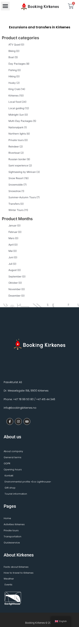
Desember (16, 295)
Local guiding (18, 108)
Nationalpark (17, 127)
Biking (13, 51)
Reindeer (15, 146)
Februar (14, 231)
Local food (17, 101)
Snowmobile (17, 184)
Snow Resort (18, 178)
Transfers (16, 203)
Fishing (14, 70)
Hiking (14, 76)
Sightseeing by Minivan (24, 171)
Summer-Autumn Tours (24, 197)
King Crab (16, 89)
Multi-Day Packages (22, 120)
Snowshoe (16, 191)
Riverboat (16, 152)
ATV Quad (16, 44)
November (16, 289)
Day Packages (18, 63)
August (14, 270)
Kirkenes (16, 95)
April (13, 244)
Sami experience (20, 165)
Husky (14, 82)
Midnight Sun (18, 114)
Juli (12, 263)
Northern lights (19, 133)
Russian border (19, 159)
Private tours (18, 140)
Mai (12, 250)
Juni (12, 257)
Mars (13, 238)
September (17, 276)
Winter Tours (18, 210)
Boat (13, 57)
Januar (14, 225)
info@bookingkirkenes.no (20, 408)
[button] (5, 6)
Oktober (15, 282)
